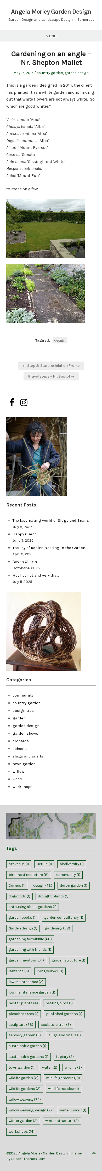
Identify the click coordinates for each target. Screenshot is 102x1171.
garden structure (68, 960)
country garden (50, 73)
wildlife (73, 1067)
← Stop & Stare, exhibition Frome (51, 365)
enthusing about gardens (32, 907)
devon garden (73, 885)
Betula (44, 864)
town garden (24, 763)
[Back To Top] (94, 1153)
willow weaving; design (30, 1110)
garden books (23, 917)
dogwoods (19, 896)
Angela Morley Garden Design (51, 11)
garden (19, 718)
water (49, 1067)
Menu (51, 36)
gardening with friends (30, 949)
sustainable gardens (28, 1056)
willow (18, 771)
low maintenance (26, 982)
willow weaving (25, 1099)
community (23, 695)
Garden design (23, 928)
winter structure (62, 1120)
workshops (22, 786)
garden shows (25, 733)
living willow (50, 971)
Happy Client (24, 534)
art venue (19, 864)
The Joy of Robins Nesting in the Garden (49, 547)
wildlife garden (23, 1078)
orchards (21, 741)
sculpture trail (56, 1024)
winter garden (23, 1120)
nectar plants (23, 1003)
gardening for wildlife (30, 939)
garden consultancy (63, 917)
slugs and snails (28, 756)
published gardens (64, 1014)
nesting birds (59, 1003)
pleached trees (23, 1014)
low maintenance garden (32, 992)
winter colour (72, 1110)
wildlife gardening (63, 1078)
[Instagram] (23, 402)
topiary (65, 1056)
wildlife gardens (25, 1088)
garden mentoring (26, 960)
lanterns (19, 971)
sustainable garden (27, 1046)
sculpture (21, 1024)
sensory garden (25, 1035)
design (59, 340)
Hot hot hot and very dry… (36, 575)
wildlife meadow (63, 1088)
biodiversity (72, 864)
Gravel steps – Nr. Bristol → (51, 376)
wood (17, 779)
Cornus (17, 885)
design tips (23, 710)
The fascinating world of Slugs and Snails (51, 520)
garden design (77, 73)
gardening (57, 928)
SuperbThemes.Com (28, 1159)
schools (20, 748)
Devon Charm (25, 561)
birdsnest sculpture (29, 874)
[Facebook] (11, 402)
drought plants (53, 896)
